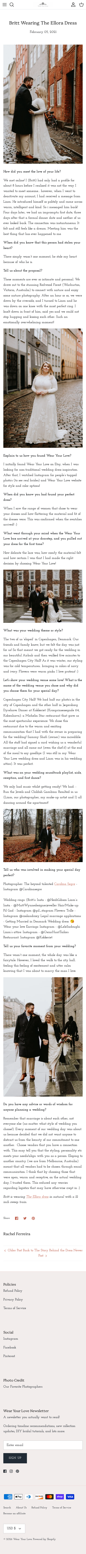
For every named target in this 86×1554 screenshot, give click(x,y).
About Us (21, 1507)
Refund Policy (12, 1291)
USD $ (11, 1528)
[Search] (13, 4)
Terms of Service (14, 1308)
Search (7, 1507)
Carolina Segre (64, 884)
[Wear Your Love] (43, 4)
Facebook (9, 1347)
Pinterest (9, 1356)
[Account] (72, 4)
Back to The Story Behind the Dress (47, 1250)
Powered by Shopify (44, 1539)
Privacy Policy (13, 1299)
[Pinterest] (17, 1471)
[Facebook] (4, 1471)
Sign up (15, 1458)
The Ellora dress (37, 1197)
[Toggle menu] (4, 4)
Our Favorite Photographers (22, 1386)
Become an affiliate (14, 1513)
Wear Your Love (22, 1539)
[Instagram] (11, 1471)
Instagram (10, 1338)
